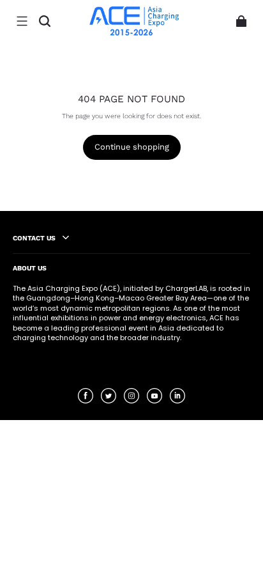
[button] (22, 21)
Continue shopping (131, 147)
